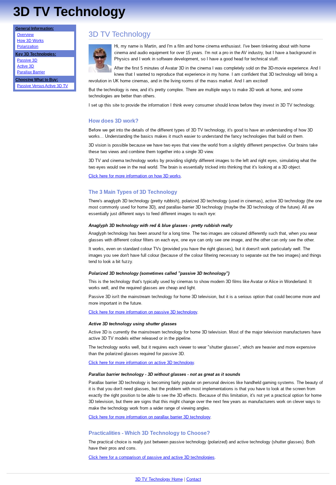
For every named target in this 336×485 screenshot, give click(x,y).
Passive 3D (27, 60)
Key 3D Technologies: (35, 54)
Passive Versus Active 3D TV (42, 86)
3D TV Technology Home (159, 479)
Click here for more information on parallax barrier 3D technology (149, 416)
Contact (193, 479)
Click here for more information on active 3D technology (141, 362)
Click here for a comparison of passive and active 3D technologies (152, 457)
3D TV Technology (69, 11)
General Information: (34, 28)
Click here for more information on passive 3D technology (143, 312)
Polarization (27, 46)
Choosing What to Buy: (36, 79)
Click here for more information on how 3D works (135, 175)
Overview (25, 34)
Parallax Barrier (31, 72)
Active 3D (25, 66)
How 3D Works (30, 40)
